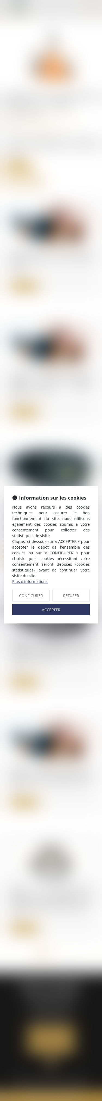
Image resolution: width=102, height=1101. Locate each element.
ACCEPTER (51, 609)
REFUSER (71, 595)
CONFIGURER (31, 595)
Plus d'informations (30, 581)
